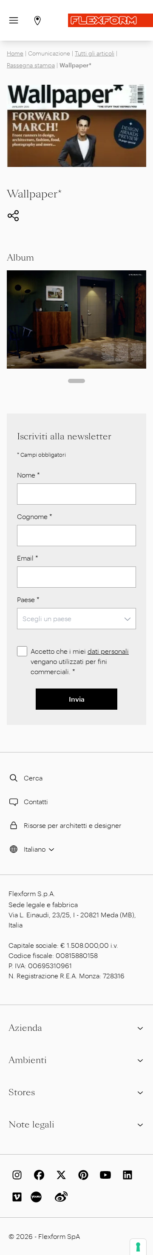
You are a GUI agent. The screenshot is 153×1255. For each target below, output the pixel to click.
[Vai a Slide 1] (76, 380)
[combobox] (76, 618)
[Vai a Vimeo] (15, 1197)
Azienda (25, 1028)
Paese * (28, 599)
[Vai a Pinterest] (81, 1175)
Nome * (28, 475)
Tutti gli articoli (94, 53)
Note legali (31, 1124)
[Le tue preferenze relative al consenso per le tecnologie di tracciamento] (138, 1247)
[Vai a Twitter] (59, 1175)
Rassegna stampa (31, 65)
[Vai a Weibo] (59, 1197)
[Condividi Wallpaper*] (13, 215)
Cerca (33, 778)
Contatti (36, 801)
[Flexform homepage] (110, 20)
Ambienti (27, 1060)
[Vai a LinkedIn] (126, 1175)
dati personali (108, 651)
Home (15, 53)
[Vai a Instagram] (15, 1175)
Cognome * (34, 516)
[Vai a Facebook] (37, 1175)
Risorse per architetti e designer (73, 825)
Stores (21, 1092)
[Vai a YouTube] (103, 1175)
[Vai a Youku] (37, 1196)
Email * (27, 558)
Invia (77, 699)
